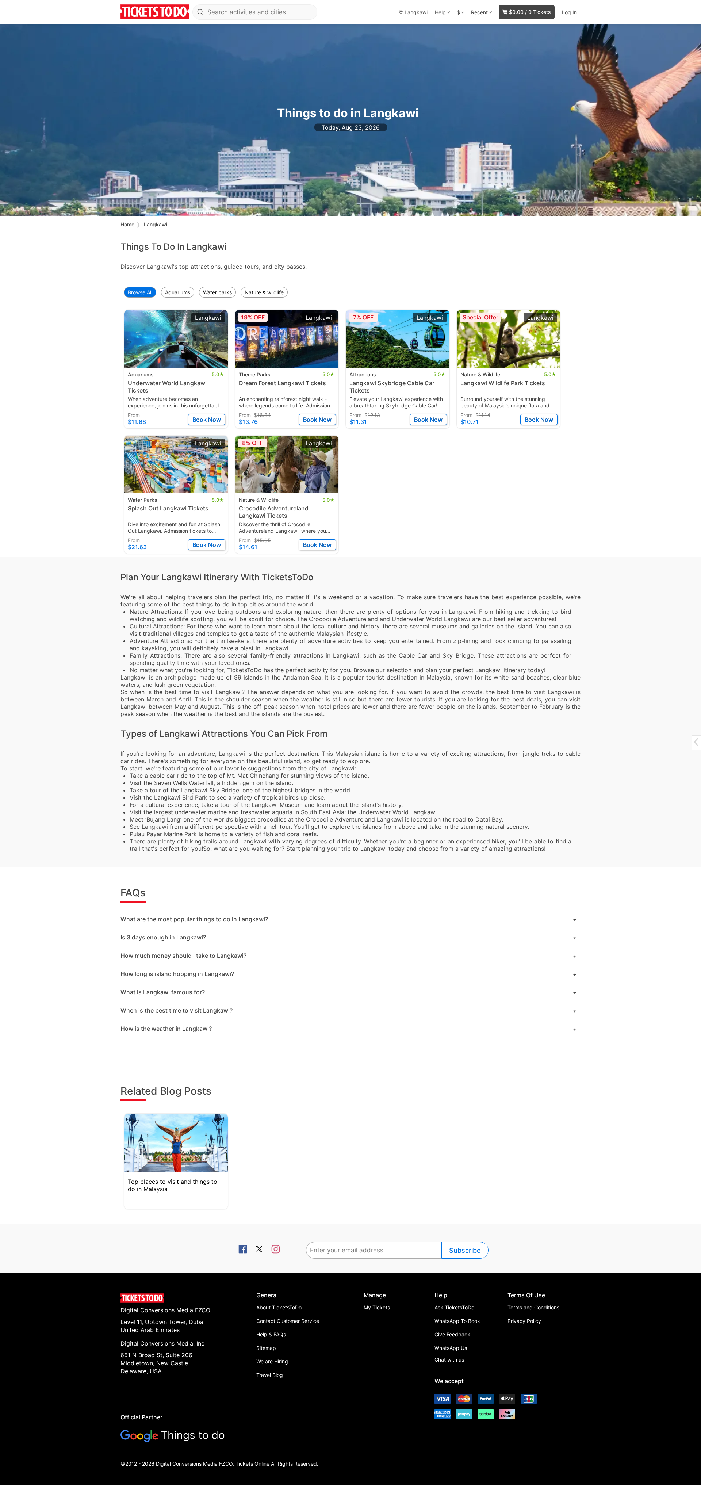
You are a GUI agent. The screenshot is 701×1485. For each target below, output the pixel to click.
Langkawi (155, 224)
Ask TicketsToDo (454, 1307)
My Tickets (377, 1307)
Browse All (140, 292)
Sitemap (266, 1348)
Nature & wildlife (264, 292)
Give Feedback (452, 1334)
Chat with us (449, 1359)
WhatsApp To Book (457, 1321)
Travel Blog (269, 1375)
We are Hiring (272, 1361)
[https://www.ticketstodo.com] (154, 12)
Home (127, 224)
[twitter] (259, 1250)
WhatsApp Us (450, 1348)
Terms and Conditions (533, 1307)
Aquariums (177, 292)
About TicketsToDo (279, 1307)
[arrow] (696, 741)
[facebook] (242, 1250)
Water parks (217, 292)
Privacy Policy (524, 1321)
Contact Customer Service (287, 1321)
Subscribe (465, 1250)
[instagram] (275, 1250)
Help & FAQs (271, 1334)
